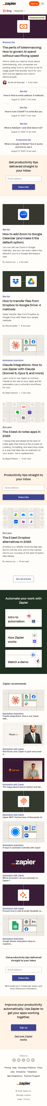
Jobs (12, 1072)
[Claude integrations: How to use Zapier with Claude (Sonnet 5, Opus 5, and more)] (23, 700)
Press (39, 1068)
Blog (9, 11)
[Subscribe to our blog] (33, 1060)
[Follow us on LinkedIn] (19, 1060)
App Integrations (14, 1076)
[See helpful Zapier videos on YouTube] (28, 1060)
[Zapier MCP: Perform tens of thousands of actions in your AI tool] (23, 801)
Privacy (27, 1099)
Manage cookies (23, 1095)
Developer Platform (27, 1068)
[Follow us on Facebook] (14, 1060)
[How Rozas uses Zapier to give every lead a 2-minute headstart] (23, 734)
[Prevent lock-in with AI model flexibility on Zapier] (23, 895)
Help (14, 1068)
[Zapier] (9, 3)
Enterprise (21, 1072)
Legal (19, 1099)
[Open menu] (42, 3)
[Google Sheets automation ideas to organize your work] (23, 925)
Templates (32, 1072)
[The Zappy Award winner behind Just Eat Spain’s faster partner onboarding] (23, 770)
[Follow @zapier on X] (23, 1060)
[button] (23, 187)
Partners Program (32, 1076)
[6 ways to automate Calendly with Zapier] (23, 831)
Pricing (8, 1068)
